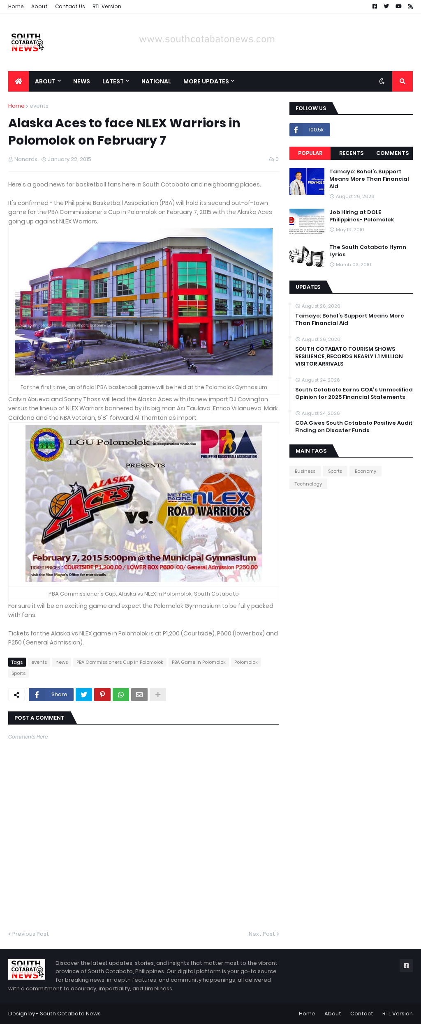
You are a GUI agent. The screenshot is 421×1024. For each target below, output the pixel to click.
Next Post (262, 934)
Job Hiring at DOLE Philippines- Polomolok (361, 216)
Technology (308, 484)
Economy (365, 471)
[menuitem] (18, 81)
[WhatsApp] (121, 694)
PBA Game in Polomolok (199, 662)
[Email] (139, 694)
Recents (351, 153)
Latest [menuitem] (113, 81)
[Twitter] (84, 694)
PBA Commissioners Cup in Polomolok (119, 662)
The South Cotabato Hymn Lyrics (367, 251)
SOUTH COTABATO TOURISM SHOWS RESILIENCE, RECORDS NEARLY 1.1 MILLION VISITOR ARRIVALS (349, 356)
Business (305, 471)
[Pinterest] (102, 694)
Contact (361, 1013)
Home (16, 6)
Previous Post (30, 934)
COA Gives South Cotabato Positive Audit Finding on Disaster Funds (353, 426)
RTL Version (107, 6)
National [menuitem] (156, 81)
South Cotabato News (70, 1013)
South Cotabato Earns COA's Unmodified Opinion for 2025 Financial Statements (354, 393)
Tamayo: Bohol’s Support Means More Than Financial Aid (369, 179)
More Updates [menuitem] (206, 81)
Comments (392, 153)
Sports (18, 673)
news (62, 662)
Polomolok (246, 662)
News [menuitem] (81, 81)
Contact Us (70, 6)
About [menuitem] (45, 81)
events (39, 106)
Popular (310, 153)
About (39, 6)
